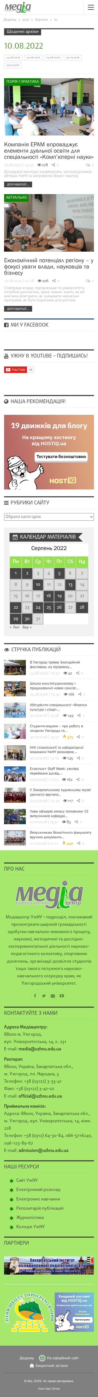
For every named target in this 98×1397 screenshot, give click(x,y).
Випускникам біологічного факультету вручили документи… (60, 834)
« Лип (14, 627)
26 (59, 607)
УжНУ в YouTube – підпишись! (48, 356)
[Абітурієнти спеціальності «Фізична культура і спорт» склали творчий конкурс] (15, 710)
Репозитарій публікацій (39, 1208)
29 (15, 618)
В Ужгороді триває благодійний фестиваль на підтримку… (55, 664)
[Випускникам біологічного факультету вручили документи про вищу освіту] (15, 837)
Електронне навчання (38, 1199)
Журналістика (30, 1218)
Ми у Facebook (28, 325)
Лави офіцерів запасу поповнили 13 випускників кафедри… (59, 813)
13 (70, 584)
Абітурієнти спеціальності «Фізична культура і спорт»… (58, 707)
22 (16, 607)
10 (38, 584)
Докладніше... (18, 184)
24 (38, 607)
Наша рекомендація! (37, 402)
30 (27, 618)
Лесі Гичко (52, 1388)
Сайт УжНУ (27, 1180)
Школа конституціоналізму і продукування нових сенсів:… (54, 685)
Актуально (16, 198)
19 (59, 596)
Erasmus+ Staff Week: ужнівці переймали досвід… (54, 770)
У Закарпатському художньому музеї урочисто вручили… (60, 792)
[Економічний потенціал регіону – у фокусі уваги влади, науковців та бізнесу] (49, 222)
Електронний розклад (38, 1190)
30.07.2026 (72, 58)
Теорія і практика (22, 82)
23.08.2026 (33, 58)
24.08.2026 (13, 58)
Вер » (27, 627)
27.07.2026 (12, 65)
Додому (27, 1358)
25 (49, 607)
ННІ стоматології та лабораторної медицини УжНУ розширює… (56, 749)
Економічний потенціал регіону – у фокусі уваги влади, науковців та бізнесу (48, 266)
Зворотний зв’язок (51, 1366)
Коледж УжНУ (30, 1227)
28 (81, 607)
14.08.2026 (53, 58)
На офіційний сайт (63, 1358)
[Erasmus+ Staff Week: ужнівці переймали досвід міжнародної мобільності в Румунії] (15, 774)
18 (48, 596)
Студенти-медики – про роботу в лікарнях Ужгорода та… (56, 728)
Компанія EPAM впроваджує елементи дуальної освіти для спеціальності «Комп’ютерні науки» (49, 150)
